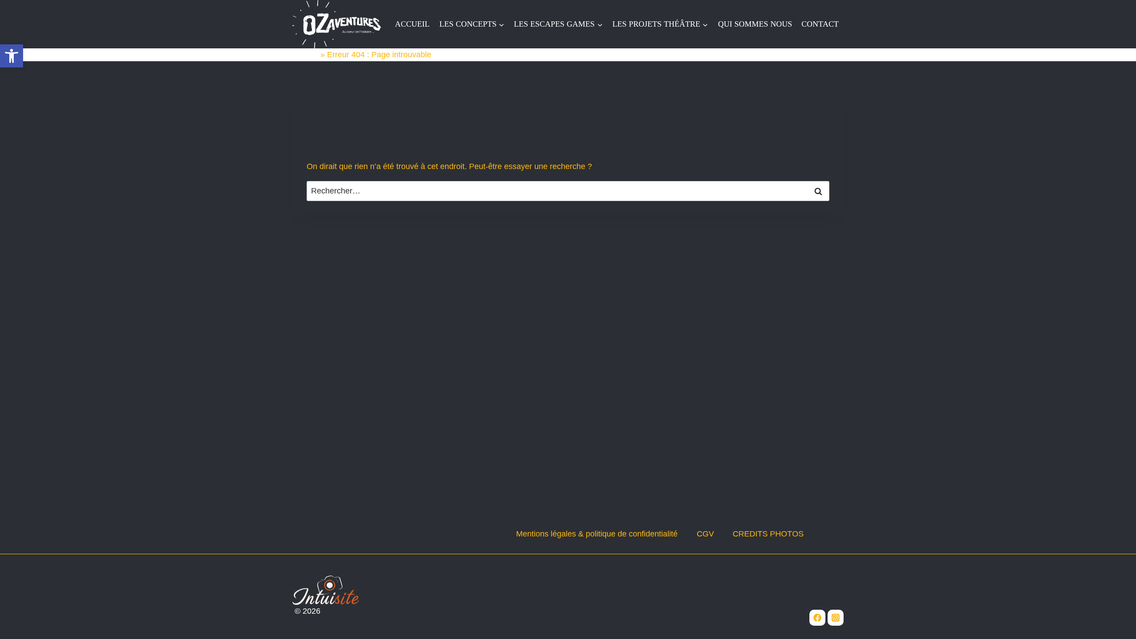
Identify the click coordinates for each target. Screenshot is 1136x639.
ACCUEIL (412, 24)
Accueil (305, 54)
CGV (705, 533)
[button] (11, 55)
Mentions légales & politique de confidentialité (597, 533)
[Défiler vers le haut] (1113, 619)
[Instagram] (836, 618)
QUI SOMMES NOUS (755, 24)
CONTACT (820, 24)
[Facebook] (817, 618)
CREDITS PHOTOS (768, 533)
